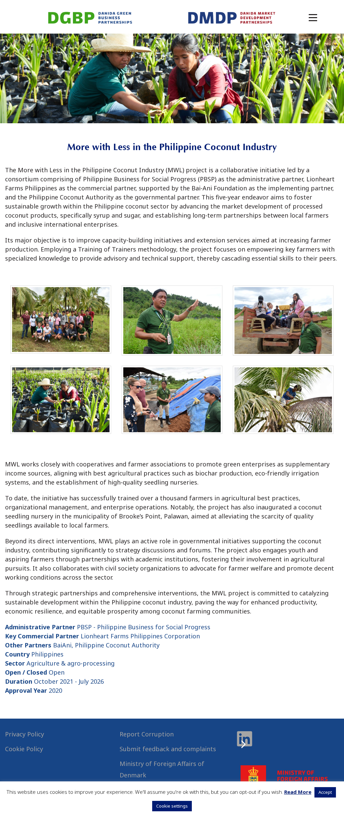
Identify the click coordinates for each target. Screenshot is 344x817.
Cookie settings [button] (172, 806)
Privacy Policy (24, 734)
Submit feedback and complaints (168, 749)
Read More (297, 791)
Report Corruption (147, 734)
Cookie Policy (24, 749)
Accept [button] (325, 792)
